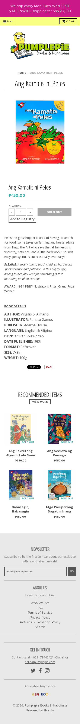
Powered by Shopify (40, 710)
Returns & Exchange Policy (40, 622)
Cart (70, 21)
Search (40, 627)
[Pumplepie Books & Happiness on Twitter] (33, 671)
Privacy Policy (40, 617)
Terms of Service (40, 613)
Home (21, 72)
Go (72, 571)
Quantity (15, 206)
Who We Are (40, 603)
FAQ (40, 608)
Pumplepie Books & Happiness (46, 705)
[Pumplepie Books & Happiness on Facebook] (40, 671)
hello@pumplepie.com (40, 662)
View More (40, 401)
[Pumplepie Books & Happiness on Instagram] (47, 671)
